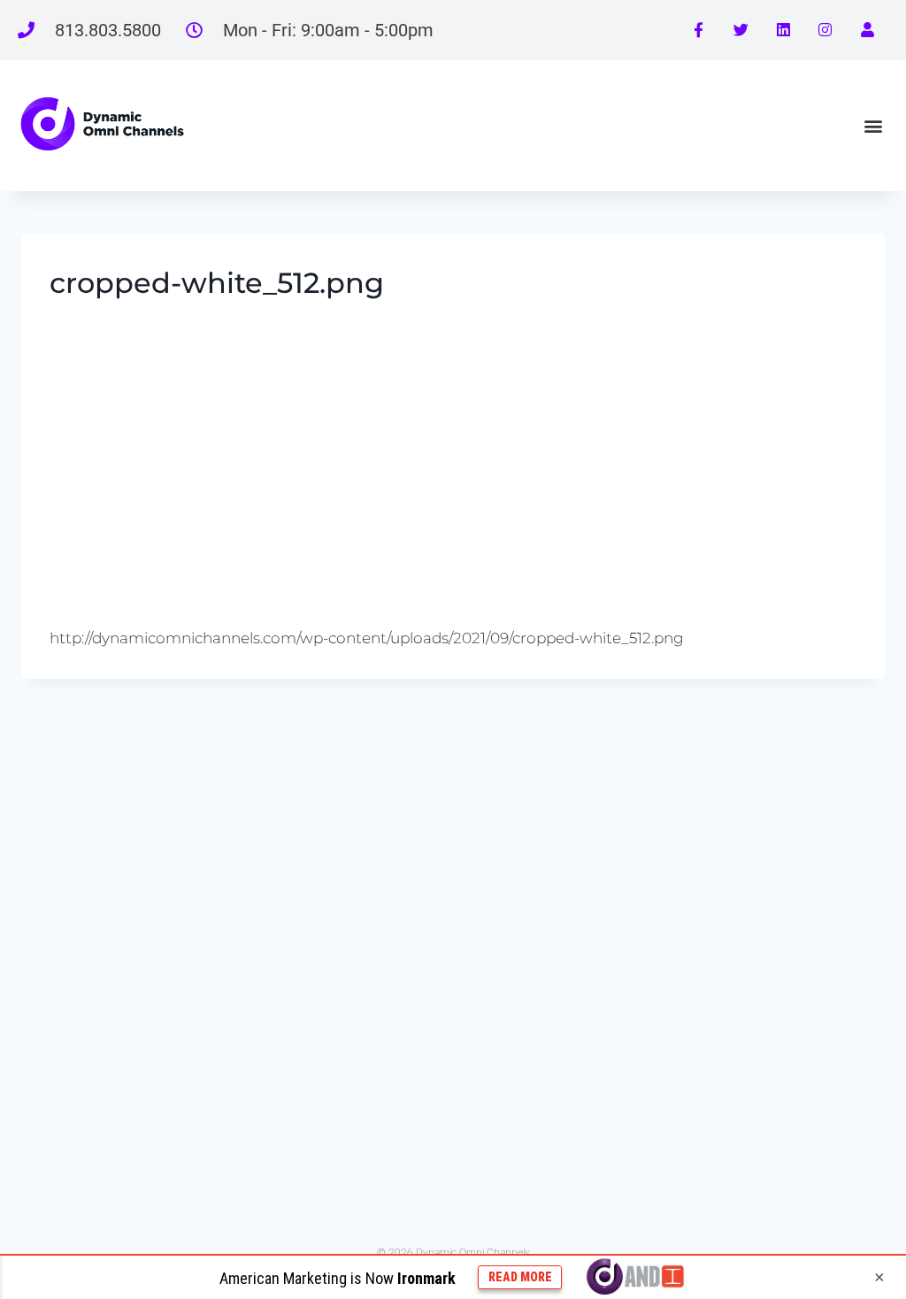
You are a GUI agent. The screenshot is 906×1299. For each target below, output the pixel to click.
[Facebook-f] (699, 30)
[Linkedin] (783, 30)
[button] (873, 125)
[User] (867, 30)
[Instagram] (825, 30)
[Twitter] (741, 30)
